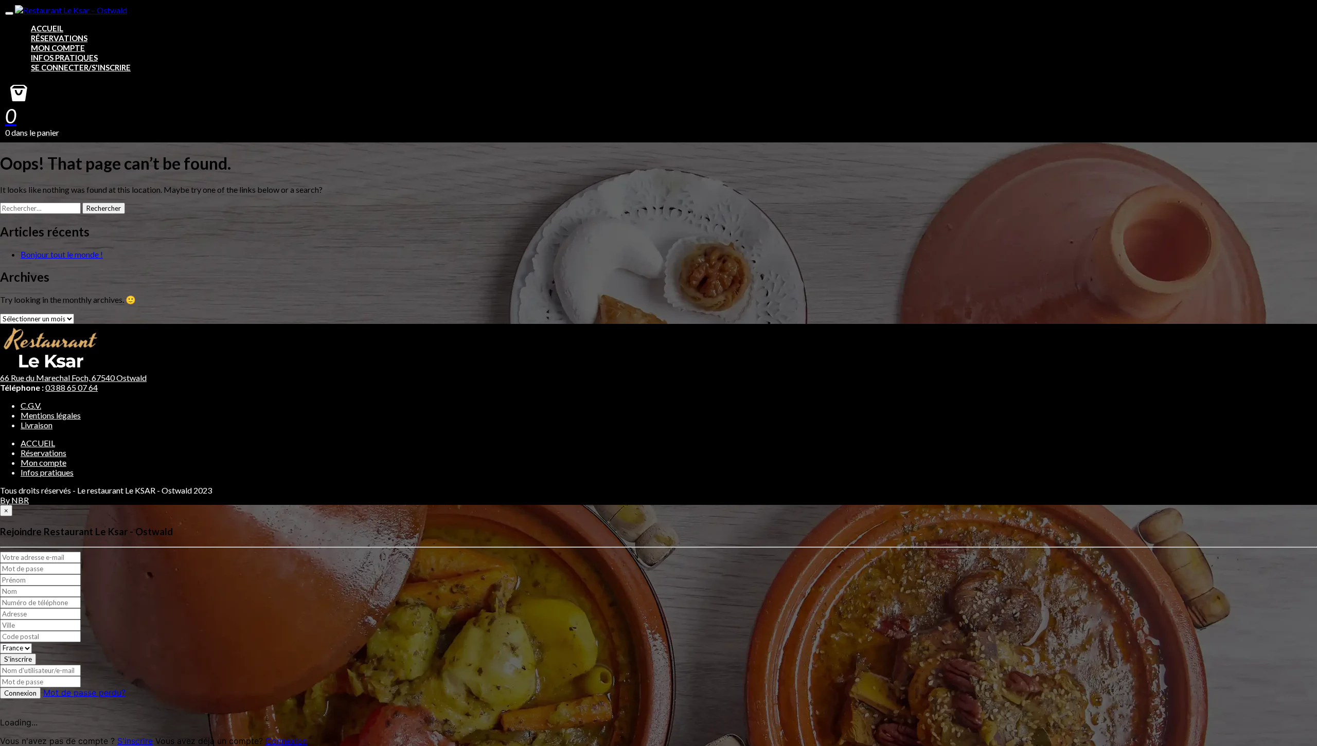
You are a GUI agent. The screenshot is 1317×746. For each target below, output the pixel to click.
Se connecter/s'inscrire (81, 67)
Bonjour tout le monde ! (62, 254)
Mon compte (58, 47)
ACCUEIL (47, 28)
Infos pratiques (64, 57)
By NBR (14, 500)
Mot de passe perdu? (84, 692)
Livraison (36, 425)
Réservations (59, 38)
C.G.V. (31, 405)
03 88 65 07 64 (71, 387)
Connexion (20, 693)
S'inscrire (18, 659)
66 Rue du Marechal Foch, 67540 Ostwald (73, 378)
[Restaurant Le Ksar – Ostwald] (71, 10)
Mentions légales (51, 415)
